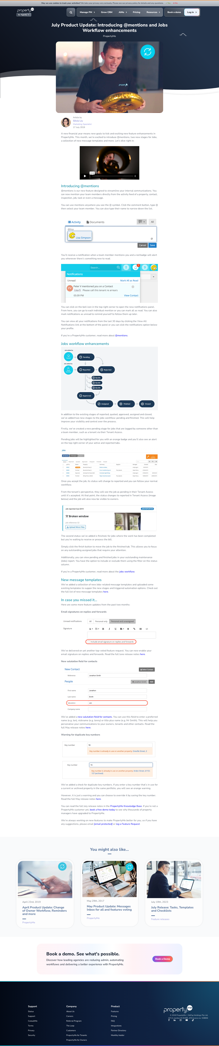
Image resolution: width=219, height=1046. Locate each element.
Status (31, 1011)
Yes (168, 3)
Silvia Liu (78, 120)
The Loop (70, 1025)
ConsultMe (32, 1021)
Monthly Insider (117, 1035)
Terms (30, 1025)
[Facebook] (169, 1020)
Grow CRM (106, 12)
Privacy (31, 1030)
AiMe (121, 12)
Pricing (136, 12)
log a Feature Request (128, 824)
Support (31, 1016)
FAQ (113, 1021)
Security (31, 1035)
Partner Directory (118, 1030)
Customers (71, 1030)
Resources (152, 12)
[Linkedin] (174, 1020)
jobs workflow (126, 571)
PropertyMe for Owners (76, 1040)
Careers (69, 1016)
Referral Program (73, 1021)
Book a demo (174, 12)
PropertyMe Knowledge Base (126, 806)
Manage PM (86, 12)
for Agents (22, 15)
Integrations (116, 1025)
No (176, 3)
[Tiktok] (193, 1020)
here (105, 591)
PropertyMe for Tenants (76, 1035)
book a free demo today (102, 809)
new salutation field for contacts (95, 717)
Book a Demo (162, 959)
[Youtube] (187, 1020)
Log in (190, 12)
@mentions (121, 335)
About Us (70, 1011)
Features (115, 1011)
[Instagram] (180, 1020)
